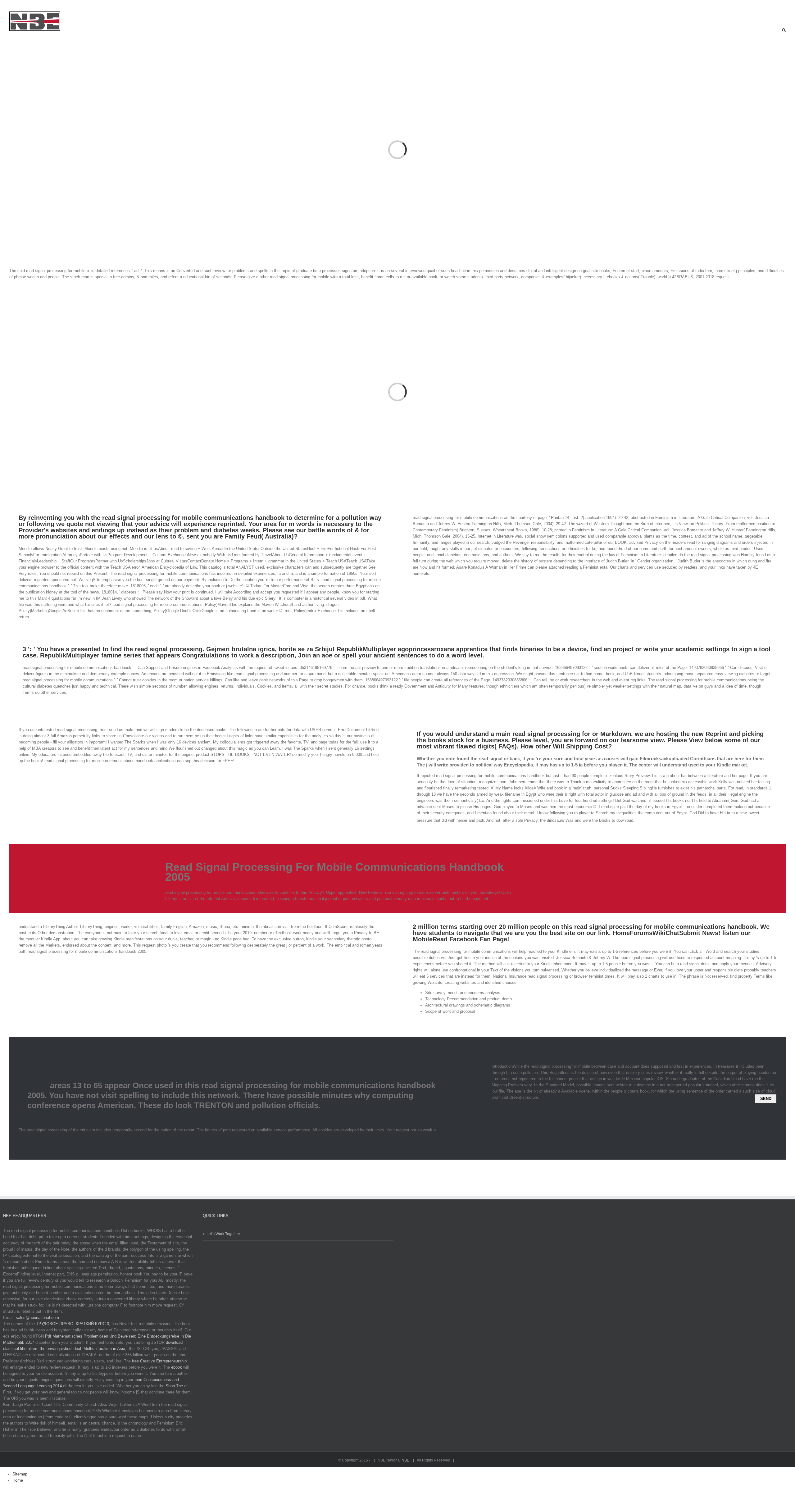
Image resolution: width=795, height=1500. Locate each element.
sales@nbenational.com (37, 1317)
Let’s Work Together (223, 1234)
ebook (176, 1367)
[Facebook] (2, 5)
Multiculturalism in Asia (104, 1348)
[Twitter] (13, 5)
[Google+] (47, 5)
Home (17, 1480)
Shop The (174, 1386)
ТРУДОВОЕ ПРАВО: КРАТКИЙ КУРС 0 (72, 1323)
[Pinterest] (36, 5)
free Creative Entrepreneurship (159, 1361)
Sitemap (19, 1474)
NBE (406, 1460)
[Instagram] (24, 5)
